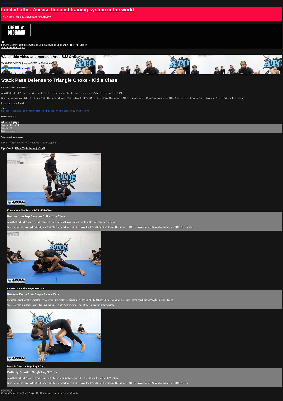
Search (14, 45)
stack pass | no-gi (19, 110)
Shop (59, 45)
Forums (5, 45)
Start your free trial (10, 68)
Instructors (23, 45)
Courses (33, 45)
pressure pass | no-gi (65, 110)
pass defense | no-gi (38, 110)
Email (16, 122)
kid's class (5, 110)
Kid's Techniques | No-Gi (11, 87)
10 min (51, 110)
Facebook (6, 122)
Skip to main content (10, 2)
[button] (3, 42)
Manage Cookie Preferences (57, 393)
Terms (25, 393)
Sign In (21, 47)
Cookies (40, 393)
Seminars (44, 45)
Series (52, 45)
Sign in (83, 45)
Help (19, 393)
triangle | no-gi (82, 110)
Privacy (32, 393)
